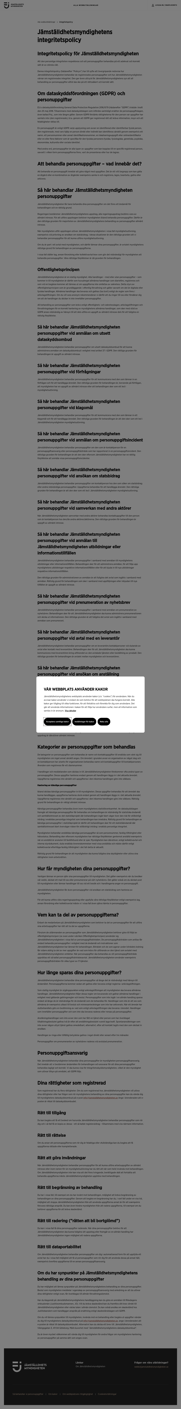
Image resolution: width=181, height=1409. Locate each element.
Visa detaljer (70, 711)
